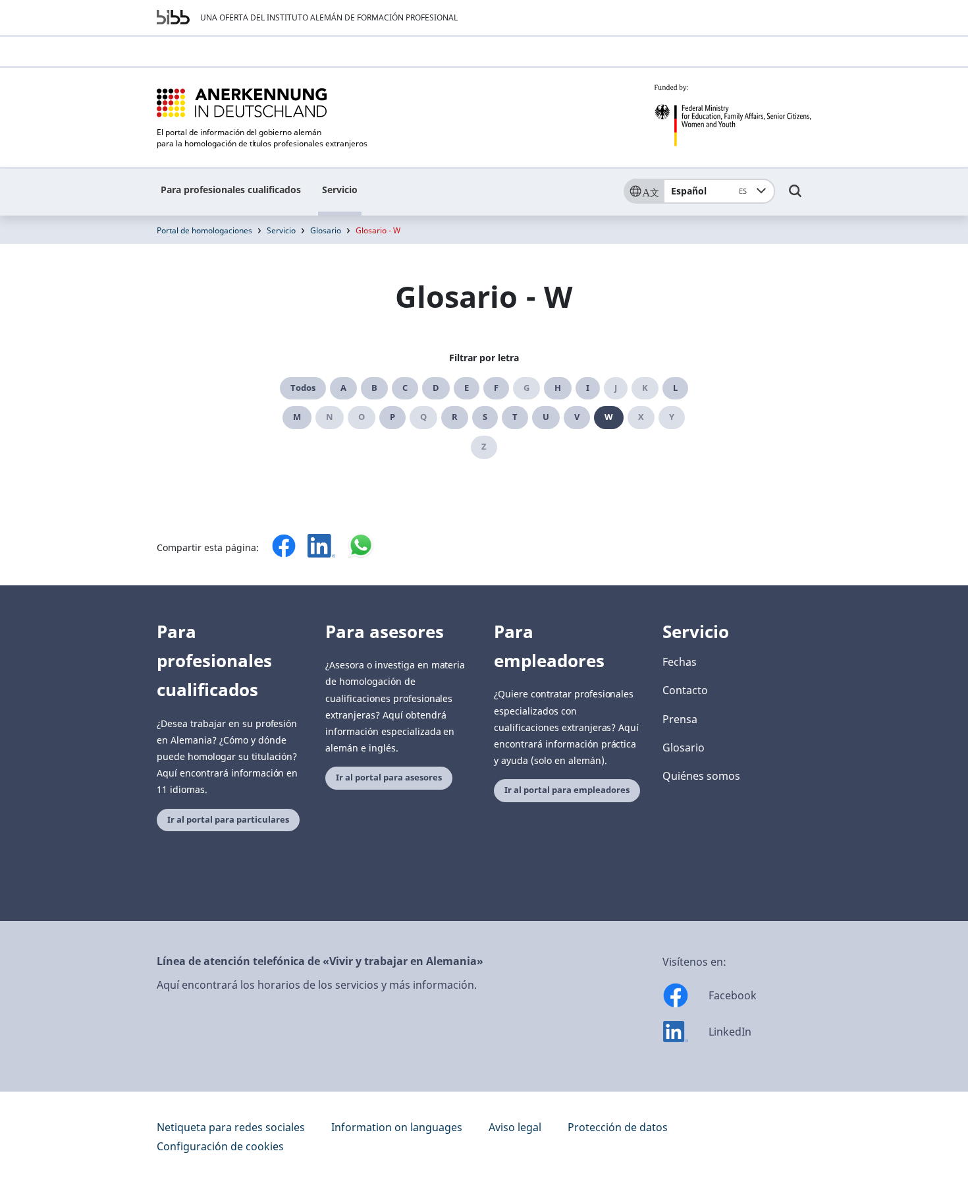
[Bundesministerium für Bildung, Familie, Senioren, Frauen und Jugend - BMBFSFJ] (732, 115)
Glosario (325, 230)
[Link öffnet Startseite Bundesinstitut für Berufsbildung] (173, 17)
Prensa (679, 719)
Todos (302, 388)
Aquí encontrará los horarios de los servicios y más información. (317, 985)
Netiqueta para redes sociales (231, 1127)
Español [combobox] (709, 191)
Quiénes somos (701, 776)
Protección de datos (618, 1127)
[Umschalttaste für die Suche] (795, 197)
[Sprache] (643, 191)
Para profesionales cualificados (231, 189)
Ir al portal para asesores (389, 777)
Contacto (685, 690)
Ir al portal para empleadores (567, 790)
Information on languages (396, 1127)
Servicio (340, 189)
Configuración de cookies (220, 1146)
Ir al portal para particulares (228, 819)
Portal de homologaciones (204, 230)
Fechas (679, 662)
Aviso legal (515, 1127)
